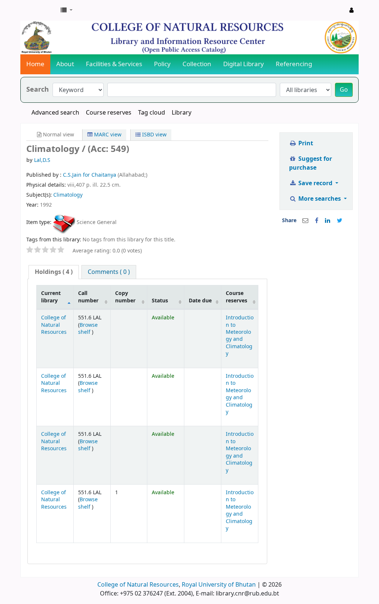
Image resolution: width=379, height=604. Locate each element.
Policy (162, 64)
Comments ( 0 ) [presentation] (109, 272)
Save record (315, 183)
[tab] (53, 272)
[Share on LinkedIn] (327, 220)
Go (344, 89)
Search (37, 90)
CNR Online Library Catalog (39, 10)
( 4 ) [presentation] (54, 272)
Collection (196, 64)
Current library (51, 296)
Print (305, 143)
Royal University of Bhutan (219, 584)
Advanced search (55, 112)
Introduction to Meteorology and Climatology (240, 335)
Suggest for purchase (310, 163)
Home (35, 64)
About (65, 64)
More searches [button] (319, 198)
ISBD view (154, 135)
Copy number (125, 296)
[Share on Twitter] (339, 220)
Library (181, 112)
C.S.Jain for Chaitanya (90, 175)
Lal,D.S (42, 160)
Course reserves (108, 112)
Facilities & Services (114, 64)
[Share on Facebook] (317, 220)
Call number (88, 296)
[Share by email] (305, 220)
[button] (67, 10)
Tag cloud (151, 112)
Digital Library (243, 64)
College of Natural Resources (54, 325)
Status (160, 301)
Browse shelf (88, 328)
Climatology (68, 195)
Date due (200, 301)
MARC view (107, 135)
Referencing (294, 64)
